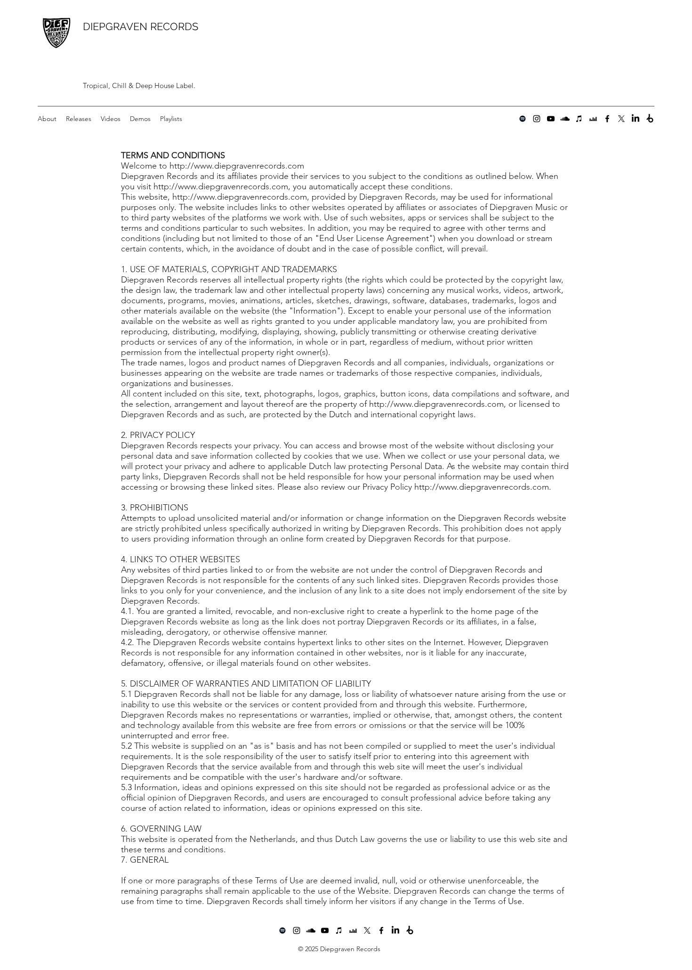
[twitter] (621, 118)
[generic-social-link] (522, 118)
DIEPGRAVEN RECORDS (140, 26)
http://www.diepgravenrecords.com (220, 186)
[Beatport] (649, 118)
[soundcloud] (565, 118)
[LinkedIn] (635, 118)
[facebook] (607, 118)
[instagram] (536, 118)
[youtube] (550, 118)
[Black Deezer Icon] (593, 118)
